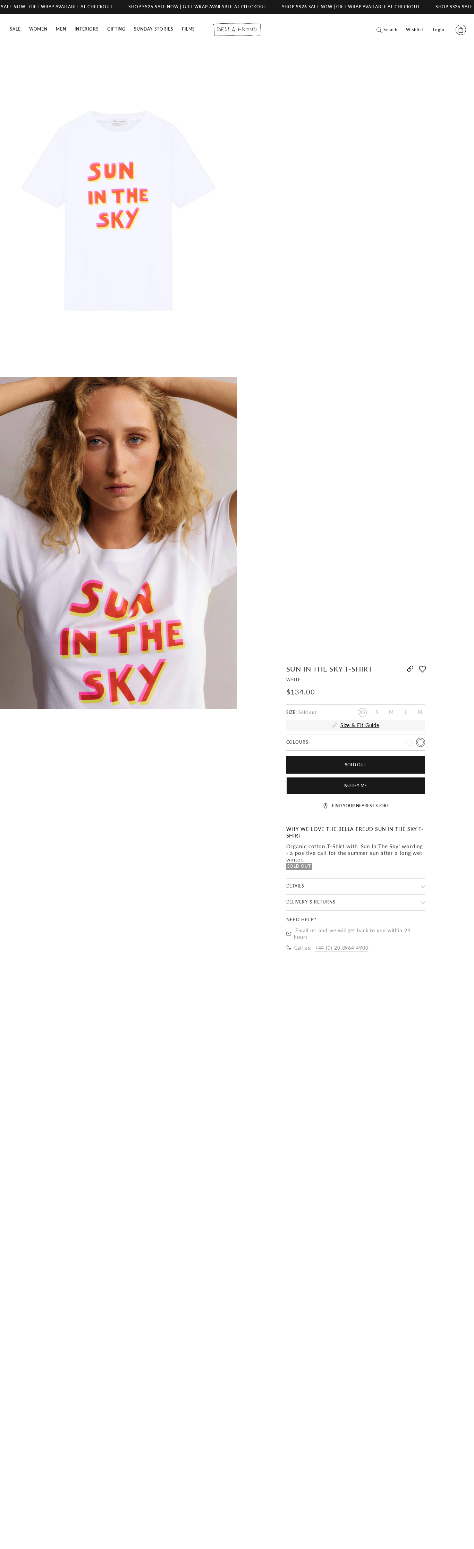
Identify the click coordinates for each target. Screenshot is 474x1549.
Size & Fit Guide (359, 725)
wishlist (414, 30)
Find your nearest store (360, 805)
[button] (423, 672)
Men (61, 29)
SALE (15, 29)
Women (38, 29)
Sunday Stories (153, 29)
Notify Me (355, 785)
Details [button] (295, 886)
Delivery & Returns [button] (311, 902)
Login (439, 30)
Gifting (116, 29)
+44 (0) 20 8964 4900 (342, 948)
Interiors (87, 29)
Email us (305, 930)
